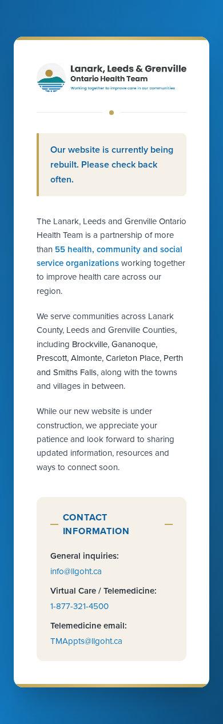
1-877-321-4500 (79, 606)
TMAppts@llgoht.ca (86, 641)
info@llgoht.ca (76, 571)
